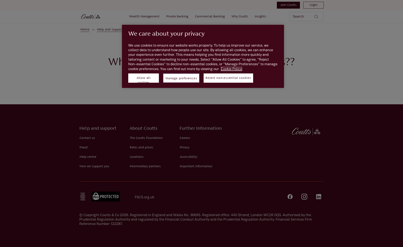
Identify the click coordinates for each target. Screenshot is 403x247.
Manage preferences (181, 78)
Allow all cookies (143, 79)
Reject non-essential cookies (228, 78)
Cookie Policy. (231, 69)
